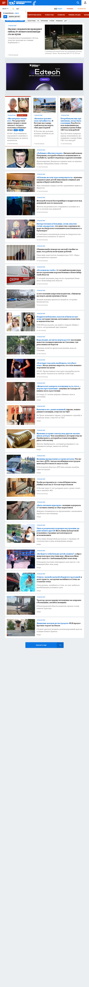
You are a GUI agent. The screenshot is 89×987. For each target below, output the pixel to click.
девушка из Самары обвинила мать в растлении (59, 388)
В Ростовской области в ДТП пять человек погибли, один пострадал (58, 468)
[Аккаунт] (85, 2)
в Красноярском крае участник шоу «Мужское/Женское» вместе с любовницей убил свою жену (59, 556)
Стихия (51, 21)
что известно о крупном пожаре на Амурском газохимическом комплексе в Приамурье (59, 227)
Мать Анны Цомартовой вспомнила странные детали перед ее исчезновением (58, 531)
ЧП (38, 21)
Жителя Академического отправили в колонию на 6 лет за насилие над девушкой (58, 207)
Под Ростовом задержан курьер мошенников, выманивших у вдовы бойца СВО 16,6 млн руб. (71, 136)
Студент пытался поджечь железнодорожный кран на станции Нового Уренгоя (59, 630)
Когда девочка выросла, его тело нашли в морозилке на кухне (59, 365)
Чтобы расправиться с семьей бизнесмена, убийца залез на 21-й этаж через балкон (57, 483)
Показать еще (41, 645)
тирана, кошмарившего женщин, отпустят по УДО (59, 410)
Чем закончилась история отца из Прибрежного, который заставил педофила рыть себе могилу (59, 437)
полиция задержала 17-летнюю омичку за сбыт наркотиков (59, 506)
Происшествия (12, 25)
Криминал (59, 21)
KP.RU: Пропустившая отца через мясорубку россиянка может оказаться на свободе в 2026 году (58, 372)
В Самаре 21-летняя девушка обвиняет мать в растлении (56, 395)
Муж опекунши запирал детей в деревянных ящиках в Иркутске (59, 186)
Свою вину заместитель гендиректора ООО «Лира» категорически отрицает (58, 256)
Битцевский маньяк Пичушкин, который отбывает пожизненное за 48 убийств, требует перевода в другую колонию (59, 155)
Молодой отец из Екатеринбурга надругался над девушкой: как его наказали (59, 202)
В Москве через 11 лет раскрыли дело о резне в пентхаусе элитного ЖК (59, 489)
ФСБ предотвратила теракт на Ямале (59, 624)
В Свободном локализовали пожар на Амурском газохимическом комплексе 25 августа (59, 235)
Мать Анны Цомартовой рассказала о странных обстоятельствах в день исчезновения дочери (58, 540)
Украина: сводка (74, 15)
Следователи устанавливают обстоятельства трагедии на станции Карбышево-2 (23, 40)
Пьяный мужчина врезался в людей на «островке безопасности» (57, 300)
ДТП (65, 21)
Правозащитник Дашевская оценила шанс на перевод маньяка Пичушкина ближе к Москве (59, 162)
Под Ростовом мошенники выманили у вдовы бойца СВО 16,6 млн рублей (71, 124)
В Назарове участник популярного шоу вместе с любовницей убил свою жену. (58, 563)
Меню (4, 2)
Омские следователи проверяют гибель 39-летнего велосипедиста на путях (25, 32)
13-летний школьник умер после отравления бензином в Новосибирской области (58, 279)
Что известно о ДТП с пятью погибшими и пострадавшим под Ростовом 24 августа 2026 (59, 461)
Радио (59, 9)
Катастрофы (32, 21)
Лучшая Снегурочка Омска (31, 15)
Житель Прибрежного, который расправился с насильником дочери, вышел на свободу (58, 445)
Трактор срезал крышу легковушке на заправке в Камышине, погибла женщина (59, 601)
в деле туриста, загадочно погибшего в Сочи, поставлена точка (59, 579)
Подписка (81, 9)
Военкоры (61, 15)
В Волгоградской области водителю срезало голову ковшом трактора (58, 607)
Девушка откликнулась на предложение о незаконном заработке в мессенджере (59, 512)
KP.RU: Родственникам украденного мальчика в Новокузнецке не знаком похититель (17, 136)
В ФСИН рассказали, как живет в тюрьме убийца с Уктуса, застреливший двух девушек (58, 326)
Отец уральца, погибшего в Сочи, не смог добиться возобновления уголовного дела (58, 586)
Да (5, 16)
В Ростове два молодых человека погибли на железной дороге (44, 133)
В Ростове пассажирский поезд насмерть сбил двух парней (44, 123)
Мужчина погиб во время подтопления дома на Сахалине (56, 349)
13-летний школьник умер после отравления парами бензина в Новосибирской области (59, 272)
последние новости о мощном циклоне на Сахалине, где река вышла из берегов (59, 342)
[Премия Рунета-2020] (33, 3)
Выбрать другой (14, 16)
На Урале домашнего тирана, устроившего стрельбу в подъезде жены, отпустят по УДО (59, 416)
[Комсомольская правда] (20, 3)
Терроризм (44, 21)
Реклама (70, 9)
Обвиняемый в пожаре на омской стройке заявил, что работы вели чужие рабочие (58, 250)
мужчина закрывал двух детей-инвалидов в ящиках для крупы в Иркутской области (59, 179)
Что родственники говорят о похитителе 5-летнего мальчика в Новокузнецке (17, 124)
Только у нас (49, 15)
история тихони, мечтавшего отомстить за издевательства (58, 319)
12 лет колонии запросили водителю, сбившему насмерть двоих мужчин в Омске (59, 295)
